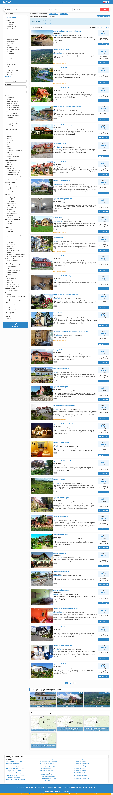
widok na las (11, 308)
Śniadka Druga (57, 72)
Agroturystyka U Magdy (61, 442)
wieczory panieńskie (13, 272)
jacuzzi (9, 221)
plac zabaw (11, 244)
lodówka (10, 154)
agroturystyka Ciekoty (79, 772)
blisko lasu (10, 280)
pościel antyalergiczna (13, 260)
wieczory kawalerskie (13, 270)
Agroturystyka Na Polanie (61, 571)
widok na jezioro (12, 306)
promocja (7, 90)
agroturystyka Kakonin (80, 770)
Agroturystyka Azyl (59, 479)
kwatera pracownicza (12, 39)
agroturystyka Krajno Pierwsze (82, 761)
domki (9, 99)
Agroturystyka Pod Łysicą (61, 88)
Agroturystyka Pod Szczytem (62, 645)
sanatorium (10, 57)
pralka (9, 162)
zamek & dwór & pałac (12, 70)
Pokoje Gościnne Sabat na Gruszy (64, 405)
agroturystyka (10, 22)
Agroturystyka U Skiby (60, 553)
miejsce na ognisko (13, 156)
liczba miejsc (8, 84)
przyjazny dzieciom (13, 250)
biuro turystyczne (11, 26)
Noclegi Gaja (57, 217)
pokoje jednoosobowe (13, 105)
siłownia (10, 225)
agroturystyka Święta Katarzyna (14, 761)
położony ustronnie (13, 284)
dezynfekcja (11, 294)
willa (8, 66)
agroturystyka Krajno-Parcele (81, 765)
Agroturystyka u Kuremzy (61, 627)
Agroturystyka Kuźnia (60, 535)
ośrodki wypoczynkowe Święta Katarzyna (16, 779)
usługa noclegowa (11, 64)
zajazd (8, 68)
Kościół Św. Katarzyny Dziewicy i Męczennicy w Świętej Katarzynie (69, 729)
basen (9, 196)
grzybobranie (11, 203)
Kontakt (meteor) (31, 787)
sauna (9, 223)
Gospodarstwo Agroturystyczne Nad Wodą (67, 106)
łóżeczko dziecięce (12, 237)
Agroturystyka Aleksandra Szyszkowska (66, 608)
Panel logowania (90, 787)
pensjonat (9, 51)
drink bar (10, 168)
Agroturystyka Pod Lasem (61, 162)
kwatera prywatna (11, 41)
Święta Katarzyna (57, 35)
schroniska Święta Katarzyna (47, 765)
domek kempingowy (12, 30)
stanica (9, 61)
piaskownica (11, 242)
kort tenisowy (11, 207)
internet (10, 117)
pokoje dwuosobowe (13, 103)
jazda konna (11, 205)
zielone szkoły (11, 274)
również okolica (9, 13)
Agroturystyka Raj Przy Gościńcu (64, 424)
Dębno (55, 465)
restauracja (10, 74)
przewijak (10, 248)
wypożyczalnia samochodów (15, 191)
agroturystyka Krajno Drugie (81, 767)
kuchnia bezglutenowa (13, 172)
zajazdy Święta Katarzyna (46, 770)
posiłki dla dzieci (12, 178)
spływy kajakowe (12, 211)
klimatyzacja (11, 134)
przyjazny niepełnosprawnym (15, 256)
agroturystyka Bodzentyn (80, 775)
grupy (9, 318)
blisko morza (11, 282)
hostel (8, 34)
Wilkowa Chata (58, 237)
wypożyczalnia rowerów (14, 217)
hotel (8, 36)
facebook (21, 787)
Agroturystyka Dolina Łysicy (62, 125)
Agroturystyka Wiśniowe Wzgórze (64, 461)
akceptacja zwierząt (13, 113)
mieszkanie (10, 43)
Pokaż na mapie (16, 326)
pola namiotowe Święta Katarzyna (48, 761)
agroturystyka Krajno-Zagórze (81, 763)
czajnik (9, 144)
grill (9, 146)
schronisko (9, 59)
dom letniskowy (11, 28)
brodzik (10, 231)
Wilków (55, 166)
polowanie (10, 209)
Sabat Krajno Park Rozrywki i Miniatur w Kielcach (43, 746)
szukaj (105, 9)
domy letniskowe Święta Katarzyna (14, 765)
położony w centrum (13, 286)
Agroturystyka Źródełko (61, 49)
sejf (9, 190)
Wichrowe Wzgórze (59, 143)
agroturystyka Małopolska (46, 774)
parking (10, 119)
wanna (9, 164)
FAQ (46, 787)
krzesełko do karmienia (14, 235)
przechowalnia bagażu (13, 186)
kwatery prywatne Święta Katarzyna (15, 775)
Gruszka (55, 409)
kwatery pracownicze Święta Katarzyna (16, 774)
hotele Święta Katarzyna (12, 772)
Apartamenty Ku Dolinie (61, 368)
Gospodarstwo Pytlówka (61, 516)
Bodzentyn (56, 446)
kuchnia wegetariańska (14, 176)
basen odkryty (11, 199)
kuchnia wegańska (12, 174)
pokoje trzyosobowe (13, 107)
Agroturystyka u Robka (61, 590)
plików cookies (27, 794)
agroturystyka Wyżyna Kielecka (48, 780)
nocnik (9, 239)
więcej (55, 43)
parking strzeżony (12, 121)
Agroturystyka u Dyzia (60, 387)
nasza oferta (71, 787)
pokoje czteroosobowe (13, 101)
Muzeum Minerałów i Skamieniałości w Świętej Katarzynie (96, 729)
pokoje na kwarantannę (14, 300)
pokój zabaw (11, 246)
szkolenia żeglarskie (13, 290)
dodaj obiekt (80, 787)
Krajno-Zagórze (57, 483)
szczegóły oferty (103, 44)
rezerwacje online (11, 17)
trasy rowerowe (12, 213)
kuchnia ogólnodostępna (14, 150)
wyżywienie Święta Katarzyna (13, 770)
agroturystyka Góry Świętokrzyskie (48, 776)
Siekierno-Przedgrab (58, 203)
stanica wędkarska (11, 62)
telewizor (10, 138)
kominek (10, 148)
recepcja (10, 188)
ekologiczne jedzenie (13, 170)
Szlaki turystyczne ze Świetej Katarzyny (43, 730)
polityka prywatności (54, 787)
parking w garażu (12, 123)
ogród (9, 158)
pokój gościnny (11, 53)
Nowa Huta (56, 538)
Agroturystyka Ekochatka (61, 180)
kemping (9, 37)
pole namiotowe (11, 55)
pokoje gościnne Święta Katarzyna (48, 759)
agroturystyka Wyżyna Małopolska (48, 778)
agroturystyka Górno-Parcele (81, 774)
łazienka (10, 136)
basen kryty (11, 198)
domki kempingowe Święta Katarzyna (15, 766)
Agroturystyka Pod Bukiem (62, 68)
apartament (10, 24)
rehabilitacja (11, 125)
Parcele (55, 668)
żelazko (10, 140)
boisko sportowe (12, 201)
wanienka (10, 252)
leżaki (9, 152)
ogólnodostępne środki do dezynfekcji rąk (16, 297)
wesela (9, 268)
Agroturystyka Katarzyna (61, 256)
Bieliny (55, 631)
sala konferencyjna (12, 266)
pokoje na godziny (12, 184)
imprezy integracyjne (13, 264)
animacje (10, 229)
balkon (9, 133)
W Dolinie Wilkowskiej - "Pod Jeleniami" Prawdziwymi (70, 331)
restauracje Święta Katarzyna (47, 763)
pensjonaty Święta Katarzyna (13, 781)
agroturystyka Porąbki (79, 768)
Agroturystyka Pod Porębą (62, 276)
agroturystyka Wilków (79, 759)
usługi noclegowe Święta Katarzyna (49, 767)
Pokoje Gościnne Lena (60, 313)
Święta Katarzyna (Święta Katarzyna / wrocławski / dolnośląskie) (50, 23)
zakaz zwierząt (11, 126)
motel (8, 45)
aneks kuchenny (12, 131)
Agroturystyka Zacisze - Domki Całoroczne (67, 31)
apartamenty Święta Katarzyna (13, 763)
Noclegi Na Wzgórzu (59, 350)
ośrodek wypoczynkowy (13, 49)
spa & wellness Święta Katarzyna (14, 777)
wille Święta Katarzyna (45, 768)
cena (6, 78)
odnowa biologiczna (12, 47)
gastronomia (10, 72)
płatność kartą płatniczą (14, 314)
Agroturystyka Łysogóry (61, 498)
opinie (107, 27)
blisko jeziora (11, 278)
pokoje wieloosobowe (13, 109)
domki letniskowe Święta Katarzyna (15, 768)
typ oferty (7, 20)
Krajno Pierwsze (57, 147)
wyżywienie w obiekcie (13, 180)
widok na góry (11, 304)
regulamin (40, 787)
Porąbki (55, 280)
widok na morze (12, 310)
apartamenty (11, 97)
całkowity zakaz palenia (14, 115)
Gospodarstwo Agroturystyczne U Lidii (65, 294)
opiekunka (10, 240)
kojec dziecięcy (11, 233)
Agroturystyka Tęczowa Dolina (63, 199)
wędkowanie (11, 215)
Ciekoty (55, 110)
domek (8, 32)
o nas (64, 787)
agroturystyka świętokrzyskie (81, 778)
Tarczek (55, 520)
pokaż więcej (8, 76)
